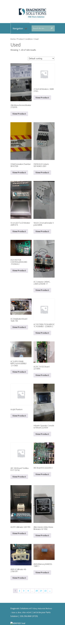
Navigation (18, 28)
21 (41, 591)
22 (45, 591)
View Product (19, 114)
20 (36, 591)
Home (12, 39)
